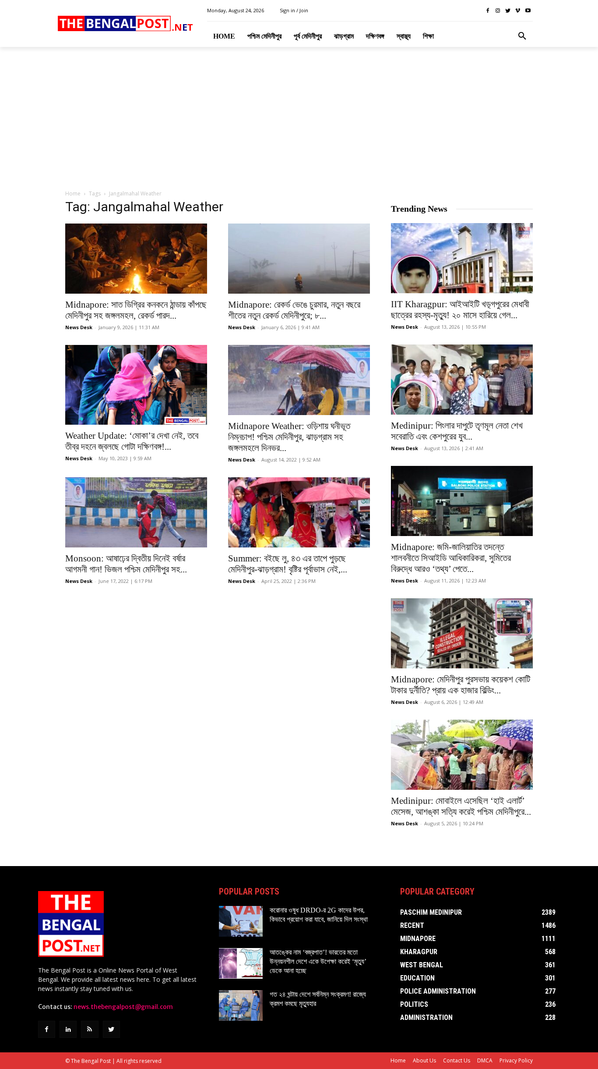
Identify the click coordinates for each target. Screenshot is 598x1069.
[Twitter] (508, 11)
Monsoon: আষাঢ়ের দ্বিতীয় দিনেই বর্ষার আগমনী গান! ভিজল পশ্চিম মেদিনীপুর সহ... (126, 564)
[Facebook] (488, 11)
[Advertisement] (299, 118)
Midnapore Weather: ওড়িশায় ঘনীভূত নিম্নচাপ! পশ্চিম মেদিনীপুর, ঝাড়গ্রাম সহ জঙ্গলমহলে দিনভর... (289, 437)
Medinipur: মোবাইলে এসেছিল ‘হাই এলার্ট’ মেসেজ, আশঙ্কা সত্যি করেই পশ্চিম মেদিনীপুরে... (461, 806)
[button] (522, 36)
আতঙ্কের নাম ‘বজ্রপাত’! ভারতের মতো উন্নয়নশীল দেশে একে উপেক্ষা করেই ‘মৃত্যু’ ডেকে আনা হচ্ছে (318, 961)
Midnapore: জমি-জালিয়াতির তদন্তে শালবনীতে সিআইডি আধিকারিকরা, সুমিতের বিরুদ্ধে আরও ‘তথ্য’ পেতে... (451, 558)
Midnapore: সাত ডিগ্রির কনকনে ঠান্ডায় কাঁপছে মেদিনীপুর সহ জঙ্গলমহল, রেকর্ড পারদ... (136, 310)
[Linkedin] (68, 1029)
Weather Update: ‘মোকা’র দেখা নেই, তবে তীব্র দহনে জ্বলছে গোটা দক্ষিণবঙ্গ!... (131, 441)
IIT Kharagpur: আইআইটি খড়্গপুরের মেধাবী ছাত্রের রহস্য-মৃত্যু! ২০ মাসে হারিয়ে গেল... (460, 309)
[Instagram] (498, 11)
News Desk (78, 327)
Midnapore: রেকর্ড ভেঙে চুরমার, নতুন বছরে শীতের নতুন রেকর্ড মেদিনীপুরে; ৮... (294, 310)
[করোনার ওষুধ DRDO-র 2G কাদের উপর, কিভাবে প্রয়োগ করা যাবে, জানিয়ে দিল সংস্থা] (241, 921)
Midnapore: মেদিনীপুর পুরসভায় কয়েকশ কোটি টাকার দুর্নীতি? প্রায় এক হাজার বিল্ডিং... (460, 685)
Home (73, 193)
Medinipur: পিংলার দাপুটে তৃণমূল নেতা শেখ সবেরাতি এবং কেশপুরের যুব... (457, 431)
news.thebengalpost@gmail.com (123, 1007)
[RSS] (89, 1029)
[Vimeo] (518, 11)
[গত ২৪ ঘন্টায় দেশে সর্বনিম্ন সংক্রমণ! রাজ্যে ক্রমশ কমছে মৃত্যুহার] (241, 1005)
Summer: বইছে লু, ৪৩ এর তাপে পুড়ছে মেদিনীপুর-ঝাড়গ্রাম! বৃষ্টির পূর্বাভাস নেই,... (287, 564)
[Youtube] (528, 11)
